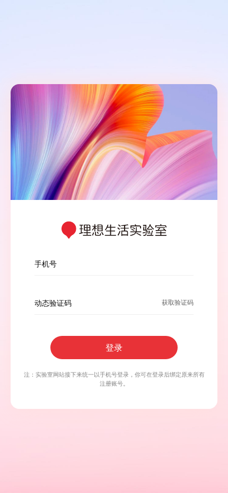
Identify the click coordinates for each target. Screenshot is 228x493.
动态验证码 (53, 303)
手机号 (45, 264)
